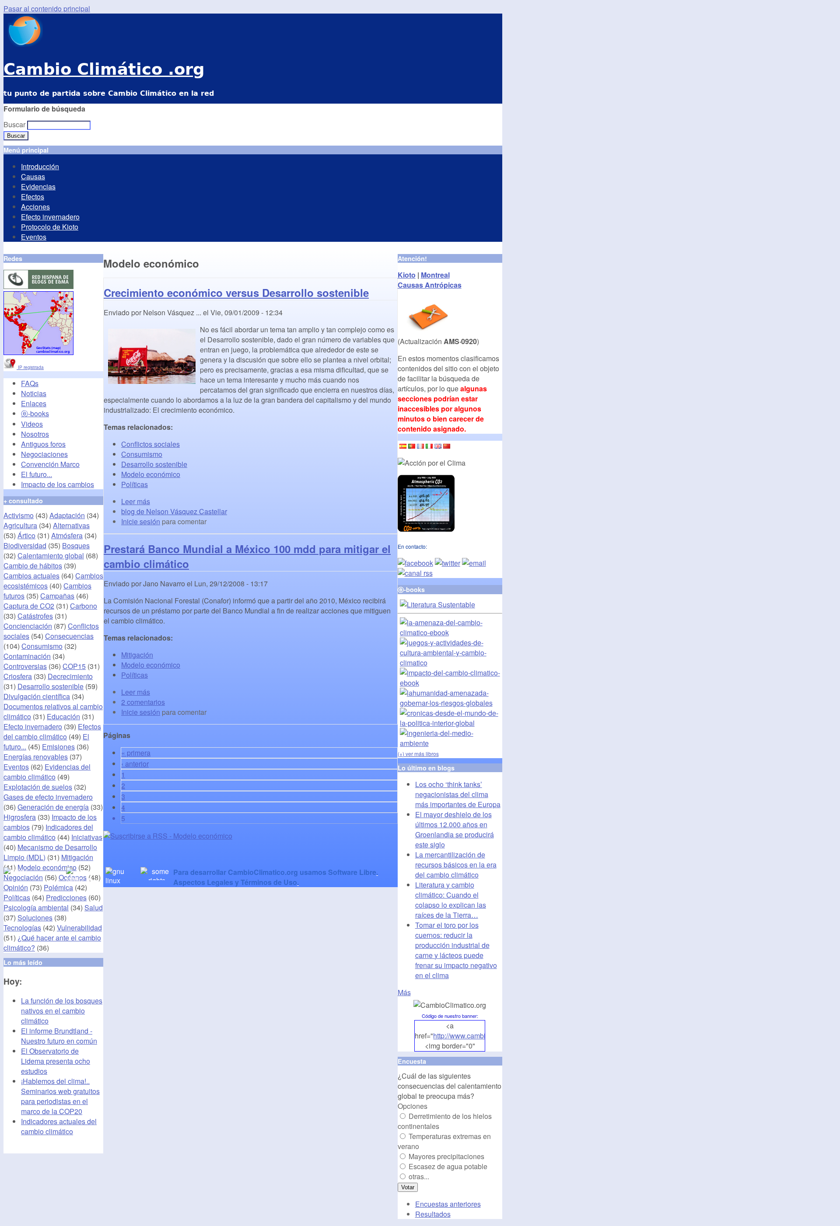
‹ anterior (135, 764)
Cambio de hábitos (33, 566)
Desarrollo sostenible (154, 464)
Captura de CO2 (29, 606)
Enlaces (33, 403)
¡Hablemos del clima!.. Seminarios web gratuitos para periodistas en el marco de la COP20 (60, 1096)
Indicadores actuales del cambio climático (59, 1126)
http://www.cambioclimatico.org (481, 1036)
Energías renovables (36, 757)
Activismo (19, 515)
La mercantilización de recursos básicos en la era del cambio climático (456, 865)
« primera (135, 753)
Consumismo (141, 454)
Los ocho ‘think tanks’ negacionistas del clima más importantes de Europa (457, 794)
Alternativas (71, 525)
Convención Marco (50, 464)
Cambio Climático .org (104, 69)
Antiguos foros (43, 444)
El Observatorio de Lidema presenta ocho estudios (55, 1061)
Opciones (412, 1106)
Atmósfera (67, 535)
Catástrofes (35, 616)
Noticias (33, 393)
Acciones (35, 207)
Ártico (26, 535)
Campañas (57, 596)
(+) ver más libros (418, 753)
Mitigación (137, 655)
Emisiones (58, 747)
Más (404, 992)
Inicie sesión (140, 521)
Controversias (25, 666)
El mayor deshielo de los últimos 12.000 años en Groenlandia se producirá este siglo (454, 829)
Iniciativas (86, 837)
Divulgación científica (37, 696)
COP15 (74, 666)
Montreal (435, 275)
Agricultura (20, 525)
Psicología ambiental (36, 907)
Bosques (76, 545)
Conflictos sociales (150, 444)
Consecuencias (69, 636)
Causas (33, 176)
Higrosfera (20, 817)
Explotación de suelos (38, 787)
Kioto (407, 275)
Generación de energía (53, 807)
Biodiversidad (25, 545)
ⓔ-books (35, 413)
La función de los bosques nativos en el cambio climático (61, 1011)
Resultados (433, 1214)
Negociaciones (44, 454)
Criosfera (18, 676)
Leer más (135, 501)
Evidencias (38, 186)
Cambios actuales (32, 576)
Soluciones (35, 918)
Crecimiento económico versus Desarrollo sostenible (236, 292)
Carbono (83, 606)
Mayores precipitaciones (446, 1156)
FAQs (29, 383)
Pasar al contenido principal (47, 8)
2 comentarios (143, 702)
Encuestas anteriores (448, 1204)
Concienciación (28, 626)
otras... (419, 1176)
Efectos (32, 197)
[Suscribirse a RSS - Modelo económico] (167, 836)
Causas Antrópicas (430, 285)
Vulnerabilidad (79, 928)
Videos (32, 424)
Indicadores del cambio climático (48, 832)
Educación (63, 716)
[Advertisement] (205, 854)
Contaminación (27, 656)
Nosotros (35, 434)
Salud (93, 907)
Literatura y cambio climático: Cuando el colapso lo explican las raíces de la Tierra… (450, 900)
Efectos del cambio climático (52, 731)
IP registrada (30, 367)
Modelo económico (150, 474)
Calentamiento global (51, 555)
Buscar (15, 124)
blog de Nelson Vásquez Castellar (174, 511)
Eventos (33, 237)
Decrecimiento (70, 676)
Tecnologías (22, 928)
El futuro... (36, 474)
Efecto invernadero (50, 217)
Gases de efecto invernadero (48, 797)
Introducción (40, 166)
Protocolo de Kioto (49, 227)
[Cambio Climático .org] (23, 44)
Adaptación (67, 515)
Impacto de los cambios (57, 484)
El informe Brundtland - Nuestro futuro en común (59, 1036)
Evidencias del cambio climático (47, 772)
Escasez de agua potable (448, 1166)
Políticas (134, 484)
